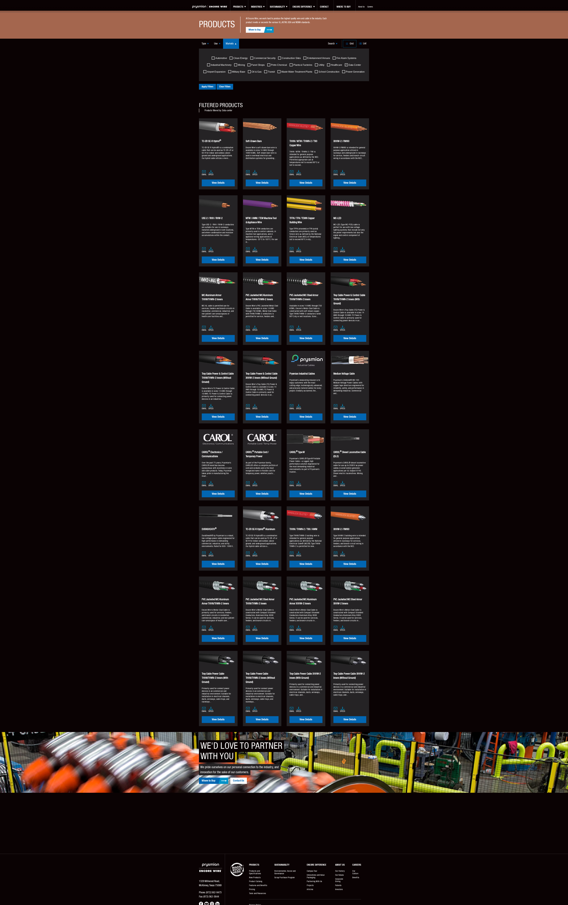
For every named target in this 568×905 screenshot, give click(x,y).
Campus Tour (312, 871)
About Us (361, 7)
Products (238, 7)
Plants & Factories (302, 65)
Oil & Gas (257, 71)
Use (216, 43)
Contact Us (238, 780)
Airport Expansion (216, 71)
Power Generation (355, 71)
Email (204, 175)
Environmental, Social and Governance (285, 872)
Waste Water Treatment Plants (296, 71)
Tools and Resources (257, 893)
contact (324, 7)
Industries (256, 7)
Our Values (339, 875)
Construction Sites (291, 58)
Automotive (221, 58)
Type (204, 43)
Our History (340, 871)
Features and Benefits (258, 885)
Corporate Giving (339, 880)
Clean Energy (240, 58)
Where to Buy (344, 7)
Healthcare (336, 65)
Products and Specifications (255, 872)
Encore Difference (302, 7)
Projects (310, 885)
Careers (370, 7)
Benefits (355, 878)
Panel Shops (258, 65)
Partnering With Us (314, 881)
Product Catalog (255, 881)
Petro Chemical (279, 65)
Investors (339, 889)
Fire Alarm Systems (346, 58)
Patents (338, 885)
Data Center (354, 65)
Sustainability (277, 7)
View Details (218, 183)
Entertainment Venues (318, 58)
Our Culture (355, 872)
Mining (241, 65)
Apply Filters (207, 86)
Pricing (252, 889)
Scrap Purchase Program (284, 878)
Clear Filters (224, 86)
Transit (271, 71)
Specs (210, 175)
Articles (310, 889)
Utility (321, 65)
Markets (230, 43)
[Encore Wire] (209, 6)
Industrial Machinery (221, 65)
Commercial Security (265, 58)
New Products (255, 878)
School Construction (328, 71)
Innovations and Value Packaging (316, 876)
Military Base (238, 71)
